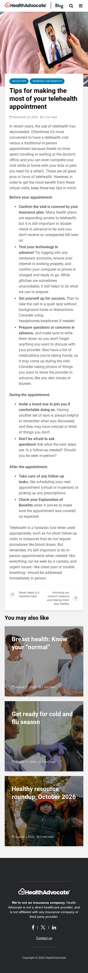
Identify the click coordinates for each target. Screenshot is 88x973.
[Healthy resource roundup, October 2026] (44, 811)
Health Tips (19, 81)
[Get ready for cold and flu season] (44, 736)
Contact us (44, 938)
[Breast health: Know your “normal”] (44, 661)
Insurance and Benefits (47, 81)
